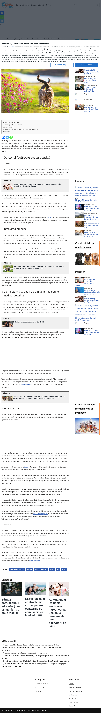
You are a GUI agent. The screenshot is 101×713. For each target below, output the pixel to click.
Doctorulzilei (73, 706)
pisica (50, 217)
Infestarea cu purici (8, 127)
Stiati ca (38, 691)
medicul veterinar (27, 384)
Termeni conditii (7, 710)
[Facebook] (3, 137)
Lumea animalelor (41, 684)
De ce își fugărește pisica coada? (12, 125)
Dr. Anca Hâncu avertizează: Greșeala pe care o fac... (92, 292)
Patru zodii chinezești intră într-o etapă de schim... (91, 225)
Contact (44, 710)
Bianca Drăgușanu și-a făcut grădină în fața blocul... (91, 80)
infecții (26, 467)
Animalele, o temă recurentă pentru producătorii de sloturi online (25, 653)
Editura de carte (74, 702)
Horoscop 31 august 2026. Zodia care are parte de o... (91, 208)
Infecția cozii (6, 131)
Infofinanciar (73, 695)
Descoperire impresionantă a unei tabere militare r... (91, 217)
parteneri (11, 46)
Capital (71, 684)
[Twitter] (7, 137)
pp (58, 569)
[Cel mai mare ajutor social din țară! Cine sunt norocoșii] (79, 107)
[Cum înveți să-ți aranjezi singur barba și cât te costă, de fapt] (79, 70)
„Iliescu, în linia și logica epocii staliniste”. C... (90, 89)
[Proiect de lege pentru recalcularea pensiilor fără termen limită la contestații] (79, 233)
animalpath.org (34, 561)
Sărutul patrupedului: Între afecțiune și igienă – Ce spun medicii (11, 606)
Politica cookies (20, 710)
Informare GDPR (33, 710)
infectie (29, 569)
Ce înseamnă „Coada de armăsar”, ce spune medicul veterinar (20, 129)
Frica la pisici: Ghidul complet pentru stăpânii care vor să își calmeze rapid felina (31, 645)
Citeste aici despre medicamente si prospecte (85, 408)
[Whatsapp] (11, 137)
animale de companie (17, 569)
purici (64, 569)
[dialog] (50, 54)
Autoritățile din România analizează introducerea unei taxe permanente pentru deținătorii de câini (58, 613)
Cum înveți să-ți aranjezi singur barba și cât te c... (91, 72)
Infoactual (72, 698)
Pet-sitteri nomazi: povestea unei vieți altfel (29, 322)
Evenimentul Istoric (75, 691)
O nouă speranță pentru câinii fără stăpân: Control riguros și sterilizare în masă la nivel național (36, 661)
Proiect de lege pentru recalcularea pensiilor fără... (91, 234)
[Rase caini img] (87, 264)
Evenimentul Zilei (75, 687)
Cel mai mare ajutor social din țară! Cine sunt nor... (91, 109)
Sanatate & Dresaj (41, 687)
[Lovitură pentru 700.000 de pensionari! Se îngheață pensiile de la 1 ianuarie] (79, 280)
